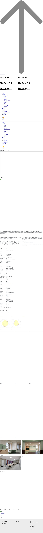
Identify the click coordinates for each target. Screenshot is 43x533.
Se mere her (2, 513)
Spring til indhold (2, 74)
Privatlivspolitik (32, 526)
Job (30, 521)
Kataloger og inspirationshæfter (34, 522)
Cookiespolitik (32, 527)
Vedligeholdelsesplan (33, 525)
